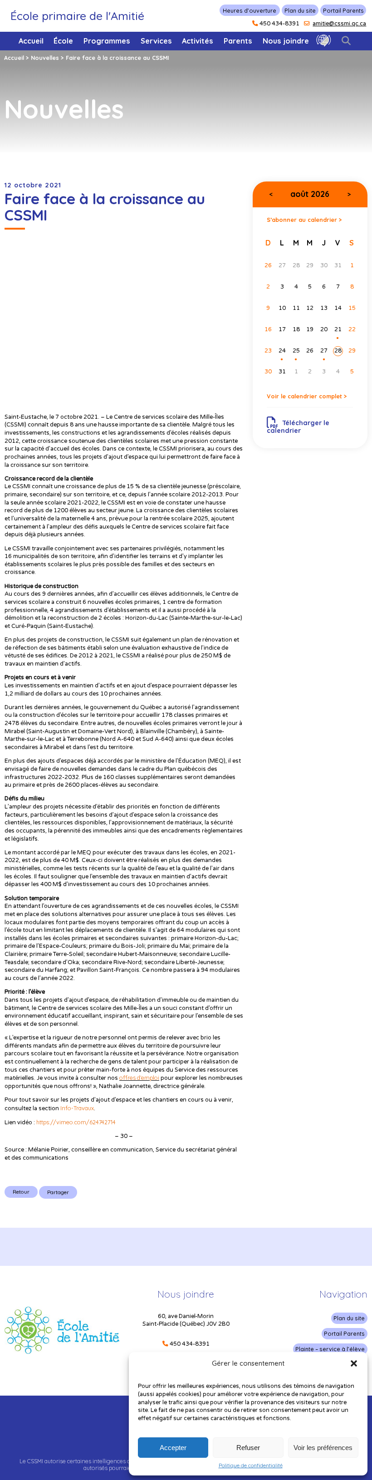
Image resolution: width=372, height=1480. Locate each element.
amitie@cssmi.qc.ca (339, 23)
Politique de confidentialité (251, 1465)
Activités (197, 40)
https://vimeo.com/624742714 (76, 1122)
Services (156, 40)
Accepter (173, 1447)
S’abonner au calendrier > (304, 219)
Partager (58, 1192)
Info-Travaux (77, 1108)
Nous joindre (286, 40)
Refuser (248, 1447)
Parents (238, 40)
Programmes (106, 40)
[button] (353, 1363)
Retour (21, 1191)
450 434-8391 (279, 23)
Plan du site (300, 10)
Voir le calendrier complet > (307, 396)
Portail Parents (343, 10)
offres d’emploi (139, 1077)
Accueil (31, 40)
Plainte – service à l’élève (330, 1349)
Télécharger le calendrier (298, 427)
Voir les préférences (323, 1447)
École (63, 40)
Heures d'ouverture (249, 10)
